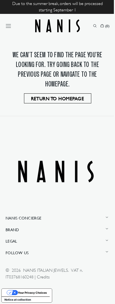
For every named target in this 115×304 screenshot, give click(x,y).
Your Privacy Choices (32, 292)
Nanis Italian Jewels (45, 270)
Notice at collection (17, 299)
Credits (43, 277)
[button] (8, 26)
